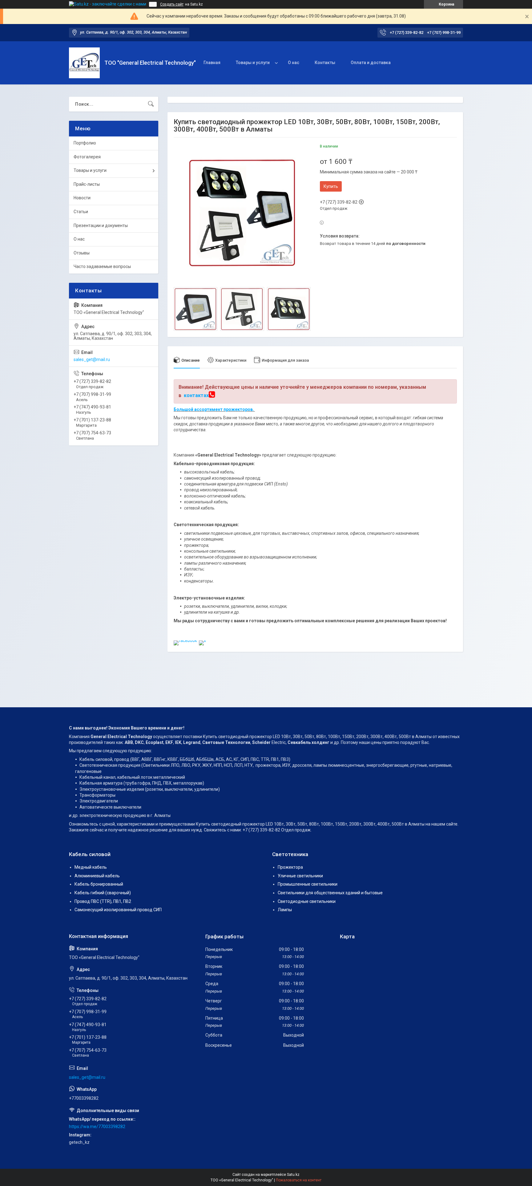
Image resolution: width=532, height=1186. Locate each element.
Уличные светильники (300, 875)
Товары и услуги (253, 62)
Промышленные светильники (307, 884)
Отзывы (82, 252)
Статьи (81, 211)
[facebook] (185, 640)
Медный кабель (91, 867)
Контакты (325, 62)
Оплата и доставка (371, 62)
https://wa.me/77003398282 (97, 1126)
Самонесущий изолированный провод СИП (118, 909)
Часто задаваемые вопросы (102, 266)
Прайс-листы (87, 184)
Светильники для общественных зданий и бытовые (330, 892)
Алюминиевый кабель (97, 875)
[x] (202, 640)
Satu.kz (293, 1174)
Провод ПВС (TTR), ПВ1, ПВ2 (103, 901)
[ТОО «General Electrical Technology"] (84, 62)
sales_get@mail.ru (92, 359)
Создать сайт (171, 4)
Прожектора (290, 867)
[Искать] (150, 104)
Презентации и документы (101, 225)
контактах (196, 395)
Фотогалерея (87, 156)
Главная (212, 62)
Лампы (285, 909)
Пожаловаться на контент (298, 1180)
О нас (293, 62)
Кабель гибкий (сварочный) (103, 892)
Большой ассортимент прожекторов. (214, 409)
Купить (331, 186)
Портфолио (85, 142)
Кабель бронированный (99, 884)
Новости (82, 197)
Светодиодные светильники (307, 901)
